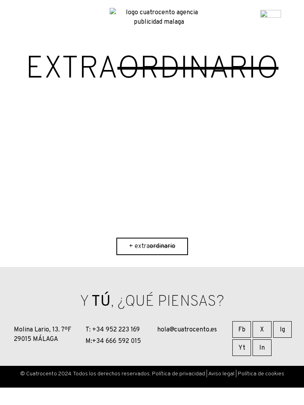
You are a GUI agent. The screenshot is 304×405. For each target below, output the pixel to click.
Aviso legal (221, 374)
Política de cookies (261, 374)
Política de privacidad (178, 374)
